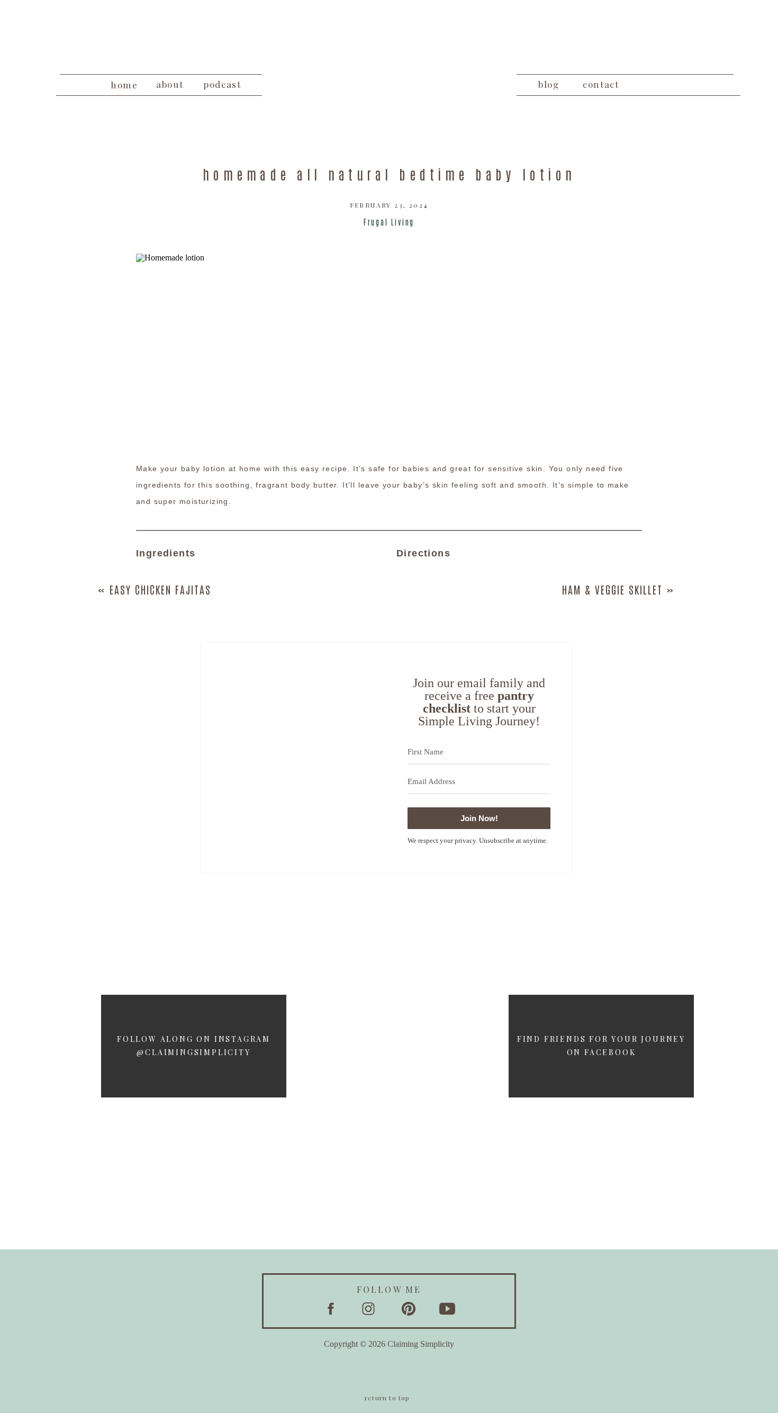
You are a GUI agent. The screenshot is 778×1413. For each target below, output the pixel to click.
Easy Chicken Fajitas (160, 589)
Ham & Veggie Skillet (612, 589)
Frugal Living (389, 222)
